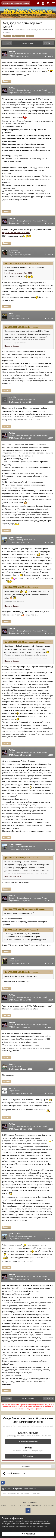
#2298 (50, 1129)
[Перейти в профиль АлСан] (4, 53)
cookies (44, 1521)
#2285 (50, 319)
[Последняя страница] (52, 43)
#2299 (50, 1239)
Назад (9, 43)
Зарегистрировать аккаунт (28, 1441)
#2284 (50, 255)
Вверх (5, 81)
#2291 (50, 849)
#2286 (50, 402)
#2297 (50, 1093)
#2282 (50, 93)
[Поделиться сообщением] (45, 56)
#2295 (50, 1027)
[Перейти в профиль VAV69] (4, 961)
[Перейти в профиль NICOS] (4, 1091)
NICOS (12, 1088)
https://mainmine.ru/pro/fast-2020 (16, 233)
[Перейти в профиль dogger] (4, 1066)
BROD (11, 314)
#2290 (50, 755)
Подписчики (25, 1466)
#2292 (50, 901)
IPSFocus (33, 1503)
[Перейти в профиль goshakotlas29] (4, 540)
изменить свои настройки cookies (37, 1524)
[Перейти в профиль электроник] (4, 252)
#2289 (50, 634)
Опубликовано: (19, 56)
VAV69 (28, 930)
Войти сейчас (28, 1456)
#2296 (50, 1069)
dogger (12, 1064)
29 (53, 1466)
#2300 (50, 1279)
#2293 (50, 964)
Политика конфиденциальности (29, 1506)
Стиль (11, 1506)
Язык (3, 1506)
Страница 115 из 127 (28, 43)
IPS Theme (23, 1503)
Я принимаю (29, 1534)
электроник (14, 250)
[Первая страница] (3, 43)
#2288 (50, 543)
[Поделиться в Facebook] (3, 1483)
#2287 (50, 438)
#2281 (50, 56)
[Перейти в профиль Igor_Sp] (4, 399)
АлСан (11, 30)
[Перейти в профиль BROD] (4, 316)
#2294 (50, 1000)
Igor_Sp (12, 397)
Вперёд (47, 43)
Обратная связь (49, 1506)
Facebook (28, 1510)
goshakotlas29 (15, 537)
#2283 (50, 224)
